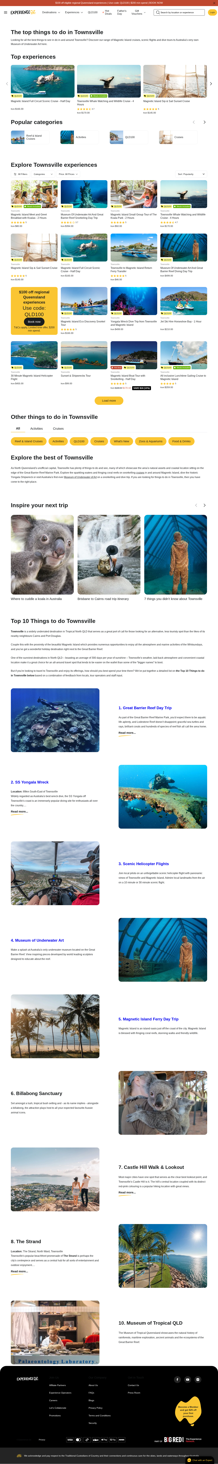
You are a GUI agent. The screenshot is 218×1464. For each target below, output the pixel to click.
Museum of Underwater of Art (80, 477)
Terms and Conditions (100, 1415)
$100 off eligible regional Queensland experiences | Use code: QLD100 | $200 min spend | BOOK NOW (109, 2)
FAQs (91, 1393)
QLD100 (93, 12)
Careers (53, 1400)
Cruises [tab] (58, 428)
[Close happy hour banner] (214, 3)
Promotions (55, 1415)
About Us (93, 1385)
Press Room (134, 1393)
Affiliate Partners (57, 1385)
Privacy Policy (95, 1408)
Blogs (91, 1400)
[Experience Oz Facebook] (177, 1380)
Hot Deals (108, 12)
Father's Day (121, 12)
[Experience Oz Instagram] (197, 1380)
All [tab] (18, 428)
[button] (34, 311)
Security (93, 1423)
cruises (140, 472)
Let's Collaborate (57, 1408)
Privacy (42, 1440)
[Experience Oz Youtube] (187, 1380)
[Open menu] (5, 12)
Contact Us (133, 1385)
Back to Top (53, 1440)
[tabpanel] (109, 441)
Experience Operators (60, 1393)
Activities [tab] (36, 428)
